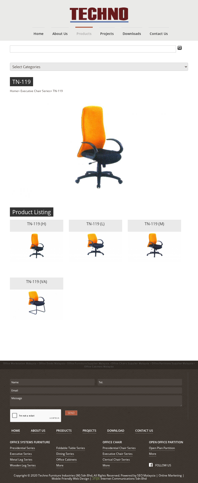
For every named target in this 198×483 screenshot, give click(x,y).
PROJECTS (89, 431)
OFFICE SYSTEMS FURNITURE (30, 442)
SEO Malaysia (146, 475)
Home (14, 91)
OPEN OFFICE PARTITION (166, 442)
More (60, 465)
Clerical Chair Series (116, 459)
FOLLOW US (163, 465)
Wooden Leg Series (23, 465)
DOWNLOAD (115, 431)
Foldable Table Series (70, 448)
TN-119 (21, 82)
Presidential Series (22, 448)
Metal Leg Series (21, 459)
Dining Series (65, 454)
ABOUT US (38, 431)
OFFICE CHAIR (112, 442)
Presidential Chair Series (119, 448)
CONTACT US (144, 431)
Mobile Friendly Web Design (70, 478)
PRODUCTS (64, 431)
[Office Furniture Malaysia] (99, 21)
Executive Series (21, 454)
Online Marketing (170, 475)
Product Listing (31, 212)
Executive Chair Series (35, 91)
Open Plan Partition (162, 448)
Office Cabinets (66, 459)
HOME (15, 431)
